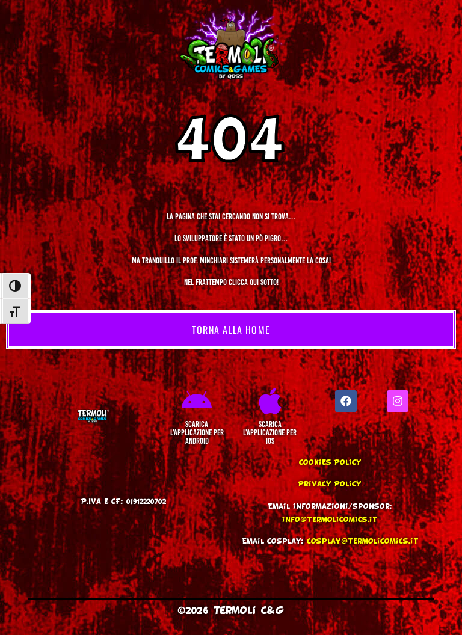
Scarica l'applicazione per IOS (270, 432)
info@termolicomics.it (330, 520)
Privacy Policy (330, 484)
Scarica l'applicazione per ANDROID (197, 432)
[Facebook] (346, 401)
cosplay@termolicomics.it (363, 541)
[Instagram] (397, 401)
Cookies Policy (330, 462)
